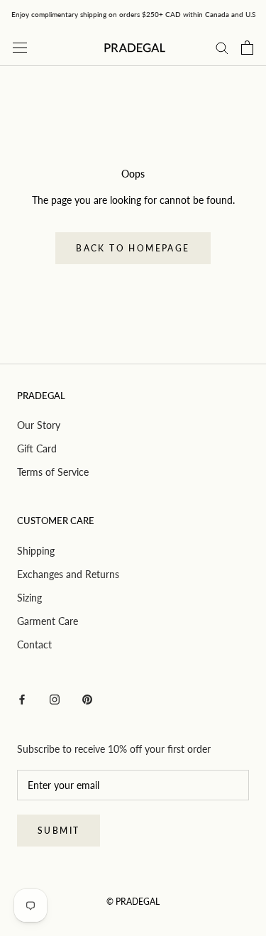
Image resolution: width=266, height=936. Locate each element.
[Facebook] (22, 698)
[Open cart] (247, 47)
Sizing (29, 598)
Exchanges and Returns (68, 574)
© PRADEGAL (133, 901)
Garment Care (47, 621)
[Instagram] (55, 698)
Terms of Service (53, 472)
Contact (34, 644)
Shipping (36, 551)
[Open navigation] (20, 47)
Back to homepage (132, 248)
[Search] (222, 47)
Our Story (38, 425)
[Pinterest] (87, 698)
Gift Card (37, 448)
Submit (58, 830)
